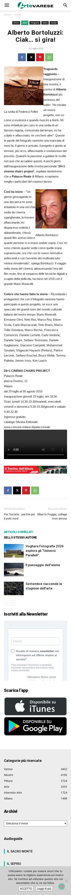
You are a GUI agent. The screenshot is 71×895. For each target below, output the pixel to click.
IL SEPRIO (14, 864)
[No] (66, 881)
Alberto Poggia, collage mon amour (52, 516)
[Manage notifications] (62, 886)
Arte (25, 22)
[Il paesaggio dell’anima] (14, 569)
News (45, 22)
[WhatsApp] (49, 57)
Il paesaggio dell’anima (43, 565)
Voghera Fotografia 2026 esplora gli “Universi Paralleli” (45, 550)
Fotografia (35, 22)
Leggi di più (44, 888)
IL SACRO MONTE (20, 851)
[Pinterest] (40, 57)
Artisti (18, 14)
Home (7, 14)
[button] (6, 5)
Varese (54, 22)
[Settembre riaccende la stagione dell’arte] (14, 588)
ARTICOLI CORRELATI (18, 532)
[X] (31, 57)
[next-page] (12, 602)
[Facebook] (22, 57)
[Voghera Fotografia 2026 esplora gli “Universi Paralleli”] (14, 551)
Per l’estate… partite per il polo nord (19, 516)
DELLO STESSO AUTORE (20, 537)
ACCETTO (26, 888)
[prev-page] (6, 602)
